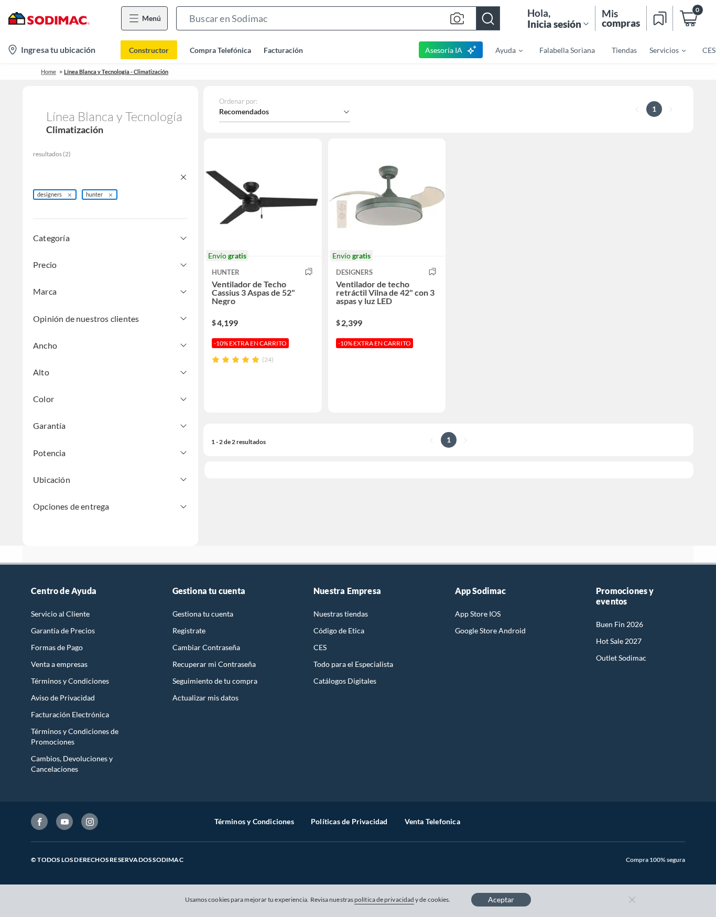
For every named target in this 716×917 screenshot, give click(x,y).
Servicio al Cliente (60, 613)
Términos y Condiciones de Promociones (74, 736)
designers (49, 194)
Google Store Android (490, 630)
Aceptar (501, 899)
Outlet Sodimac (621, 657)
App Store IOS (478, 613)
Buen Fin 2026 (619, 624)
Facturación (283, 50)
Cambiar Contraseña (206, 647)
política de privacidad (384, 899)
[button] (338, 18)
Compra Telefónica (220, 50)
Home (48, 71)
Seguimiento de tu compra (214, 680)
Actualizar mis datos (205, 697)
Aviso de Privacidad (63, 697)
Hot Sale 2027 (619, 640)
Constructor (149, 50)
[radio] (216, 359)
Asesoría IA (443, 50)
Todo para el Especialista (353, 664)
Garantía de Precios (63, 630)
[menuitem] (503, 49)
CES (320, 647)
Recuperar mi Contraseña (214, 664)
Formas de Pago (57, 647)
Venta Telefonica (432, 821)
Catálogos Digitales (344, 680)
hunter (94, 194)
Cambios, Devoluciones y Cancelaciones (72, 763)
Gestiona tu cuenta (202, 613)
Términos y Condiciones (70, 680)
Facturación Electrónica (70, 714)
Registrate (188, 630)
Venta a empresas (59, 664)
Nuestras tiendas (340, 613)
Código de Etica (338, 630)
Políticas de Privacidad (349, 821)
